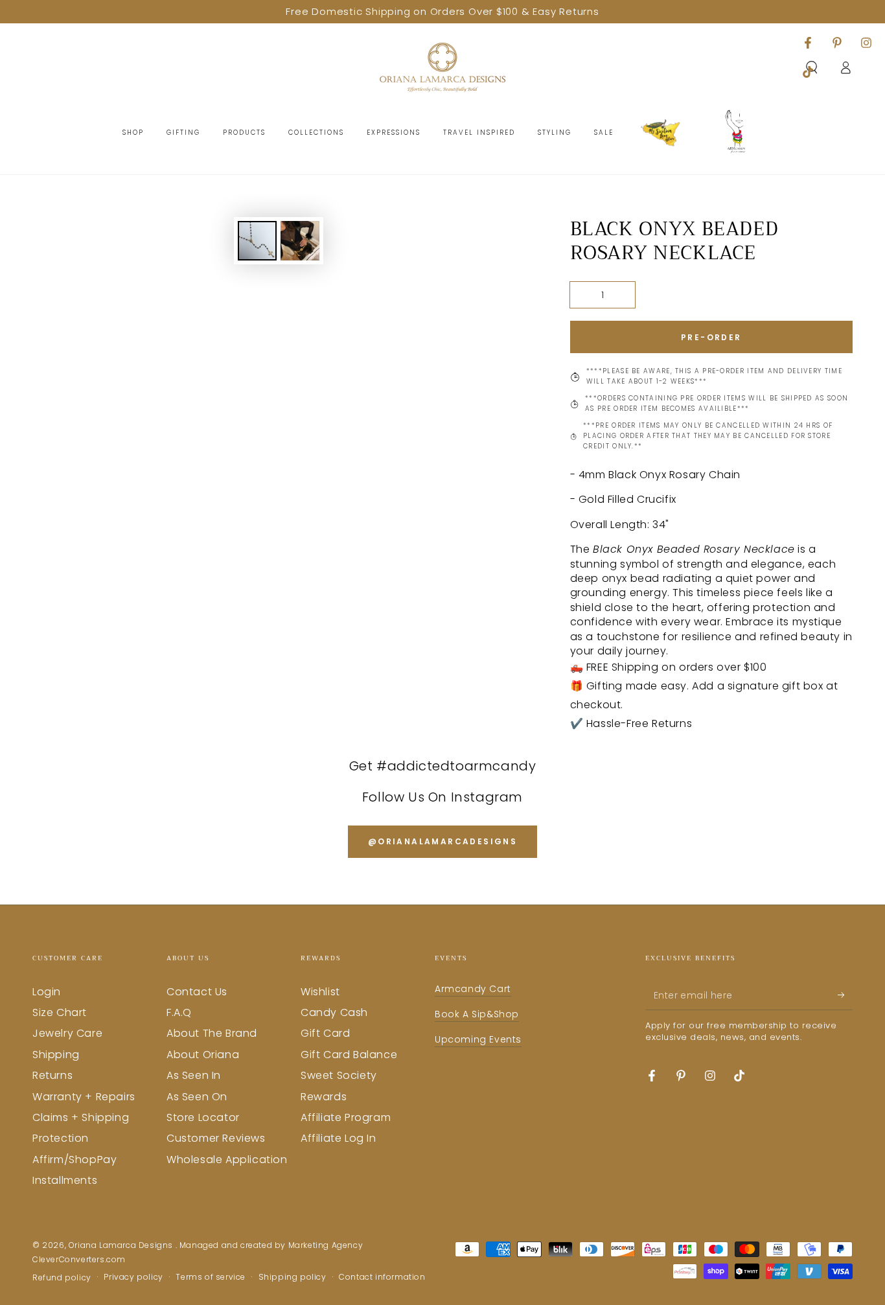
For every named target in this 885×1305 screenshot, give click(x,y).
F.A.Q (179, 1012)
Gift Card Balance (349, 1054)
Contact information (382, 1277)
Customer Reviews (216, 1138)
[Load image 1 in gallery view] (257, 240)
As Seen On (197, 1096)
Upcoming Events (478, 1039)
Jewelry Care (67, 1033)
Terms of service (211, 1277)
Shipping (56, 1054)
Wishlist (320, 991)
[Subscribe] (845, 995)
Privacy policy (133, 1277)
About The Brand (212, 1033)
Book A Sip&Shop (477, 1014)
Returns (52, 1075)
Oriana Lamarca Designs (122, 1245)
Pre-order (711, 337)
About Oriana (203, 1054)
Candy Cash (334, 1012)
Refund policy (61, 1278)
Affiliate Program (346, 1117)
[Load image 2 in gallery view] (300, 240)
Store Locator (203, 1117)
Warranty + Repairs (83, 1096)
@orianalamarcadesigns (442, 841)
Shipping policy (293, 1277)
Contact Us (197, 991)
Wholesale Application (227, 1159)
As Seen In (194, 1075)
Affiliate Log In (338, 1138)
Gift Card (325, 1033)
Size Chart (59, 1012)
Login (46, 991)
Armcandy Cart (473, 988)
